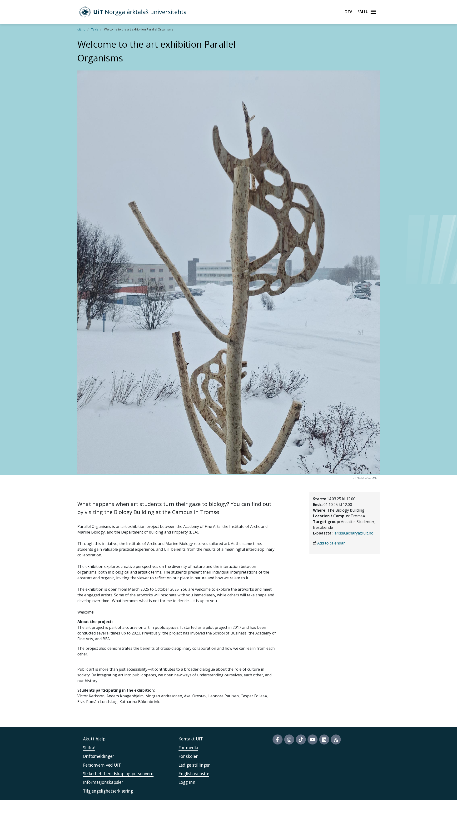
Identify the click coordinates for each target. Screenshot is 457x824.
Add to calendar (331, 543)
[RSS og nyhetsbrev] (336, 739)
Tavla (94, 29)
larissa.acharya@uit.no (353, 533)
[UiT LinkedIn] (324, 739)
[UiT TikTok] (301, 739)
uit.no (81, 29)
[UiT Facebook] (278, 739)
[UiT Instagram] (289, 739)
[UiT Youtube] (313, 739)
